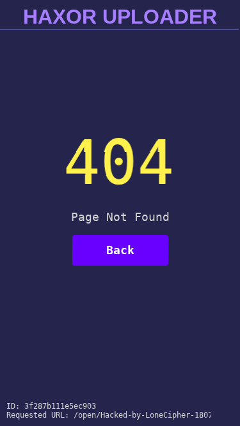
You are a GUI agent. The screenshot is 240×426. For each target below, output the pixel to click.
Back (120, 250)
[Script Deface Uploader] (209, 414)
